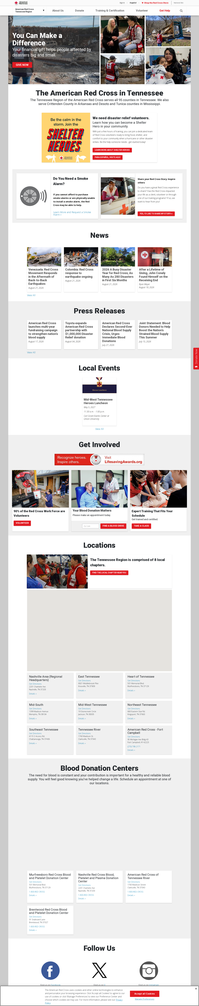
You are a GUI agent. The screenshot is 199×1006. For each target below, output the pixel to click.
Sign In (122, 3)
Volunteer (142, 10)
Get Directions (35, 683)
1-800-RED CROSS (37, 891)
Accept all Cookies (144, 993)
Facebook (55, 985)
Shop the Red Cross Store (156, 3)
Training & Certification (109, 10)
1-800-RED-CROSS (135, 891)
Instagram (154, 985)
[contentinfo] (99, 514)
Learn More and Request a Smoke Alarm (72, 213)
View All (31, 295)
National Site (178, 3)
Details (32, 693)
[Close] (196, 989)
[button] (181, 10)
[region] (99, 996)
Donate (79, 10)
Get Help (164, 10)
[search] (99, 526)
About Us (58, 10)
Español (133, 3)
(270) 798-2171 (134, 746)
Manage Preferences (144, 999)
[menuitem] (28, 10)
